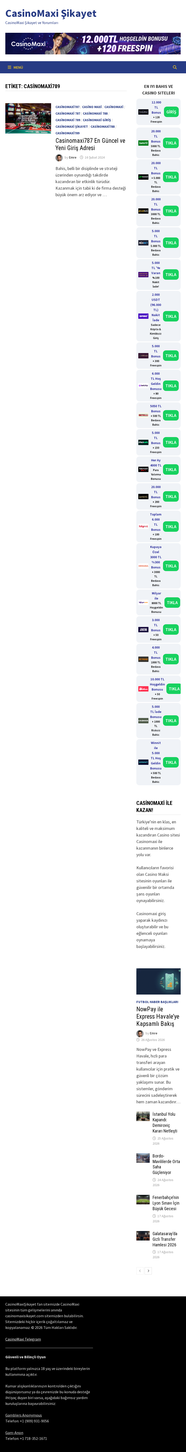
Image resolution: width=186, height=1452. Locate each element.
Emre (73, 157)
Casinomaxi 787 (67, 113)
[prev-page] (140, 1271)
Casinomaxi (113, 107)
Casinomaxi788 (103, 126)
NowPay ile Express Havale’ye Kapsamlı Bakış (157, 1016)
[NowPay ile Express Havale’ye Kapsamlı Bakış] (158, 981)
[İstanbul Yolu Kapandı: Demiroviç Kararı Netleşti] (143, 1115)
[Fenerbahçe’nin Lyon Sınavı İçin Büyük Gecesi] (143, 1198)
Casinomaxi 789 (67, 120)
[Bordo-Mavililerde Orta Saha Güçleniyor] (143, 1156)
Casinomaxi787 (67, 107)
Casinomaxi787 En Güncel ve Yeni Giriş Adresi (90, 144)
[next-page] (148, 1271)
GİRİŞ (171, 112)
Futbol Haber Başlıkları (157, 1002)
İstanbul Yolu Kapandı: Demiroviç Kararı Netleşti (165, 1122)
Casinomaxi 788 (95, 113)
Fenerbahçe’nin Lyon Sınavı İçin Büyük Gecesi (166, 1203)
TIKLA (170, 143)
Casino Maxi (92, 107)
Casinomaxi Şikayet (71, 126)
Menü (18, 67)
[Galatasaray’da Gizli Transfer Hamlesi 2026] (143, 1234)
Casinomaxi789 (67, 133)
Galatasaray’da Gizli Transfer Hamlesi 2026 (165, 1239)
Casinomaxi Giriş (97, 120)
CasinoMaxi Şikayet (50, 13)
